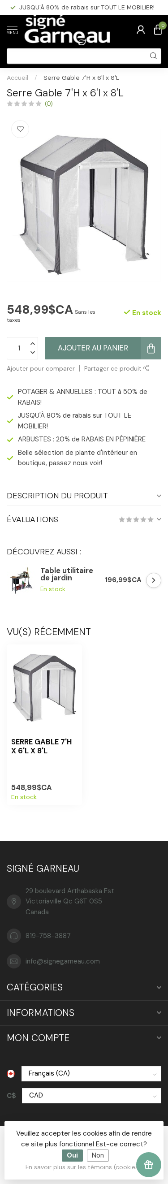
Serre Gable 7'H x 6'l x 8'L (81, 77)
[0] (157, 30)
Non (98, 1155)
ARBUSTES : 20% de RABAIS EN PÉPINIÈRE (82, 439)
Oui (72, 1155)
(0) (49, 104)
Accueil (17, 77)
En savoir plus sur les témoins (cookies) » (85, 1167)
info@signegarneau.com (63, 961)
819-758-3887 (48, 935)
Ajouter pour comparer (41, 368)
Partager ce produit (113, 368)
